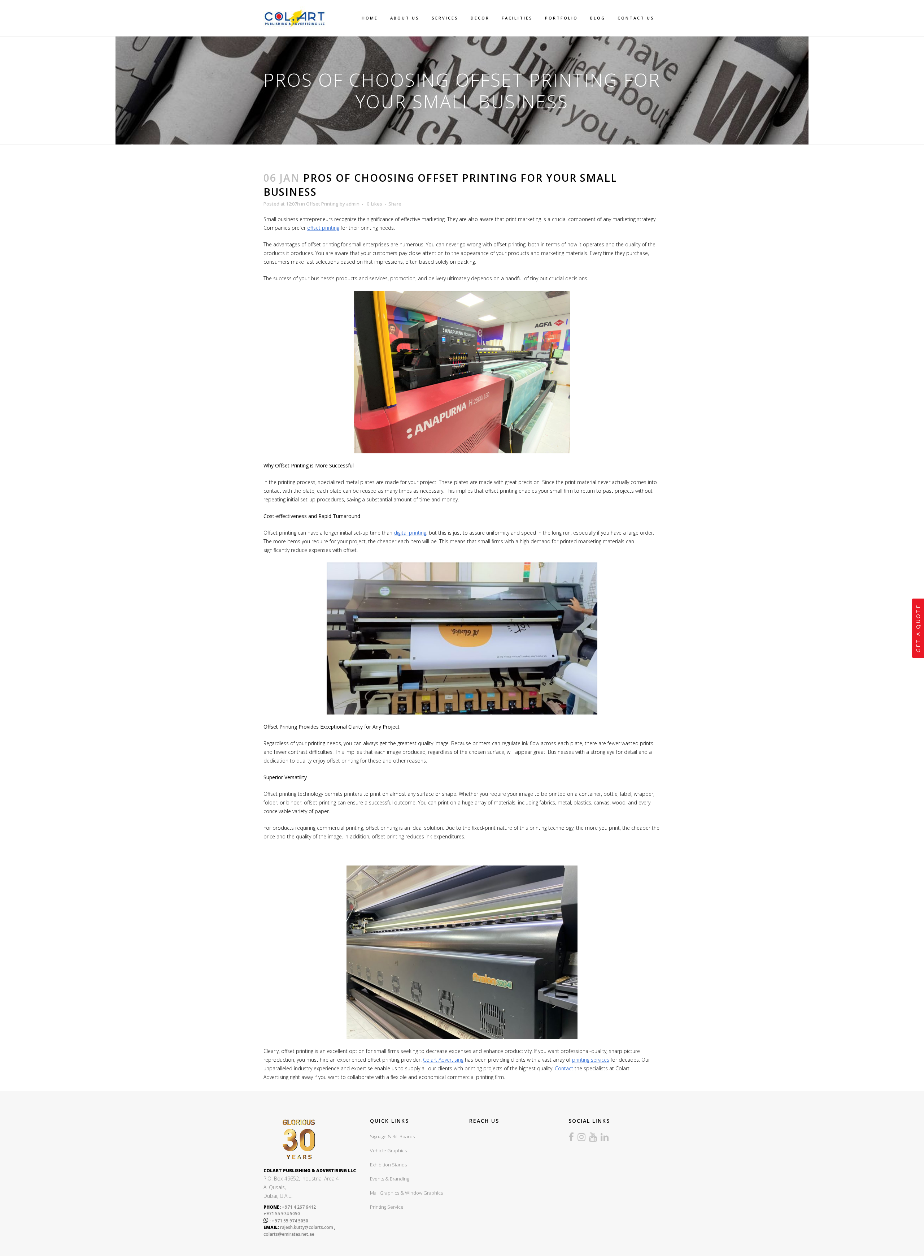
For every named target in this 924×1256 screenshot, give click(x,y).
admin (352, 203)
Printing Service (387, 1207)
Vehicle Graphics (388, 1150)
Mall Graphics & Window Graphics (406, 1193)
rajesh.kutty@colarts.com (306, 1227)
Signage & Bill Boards (392, 1136)
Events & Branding (389, 1178)
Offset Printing (322, 203)
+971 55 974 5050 (281, 1213)
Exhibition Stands (388, 1164)
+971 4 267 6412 (298, 1207)
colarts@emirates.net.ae (288, 1234)
